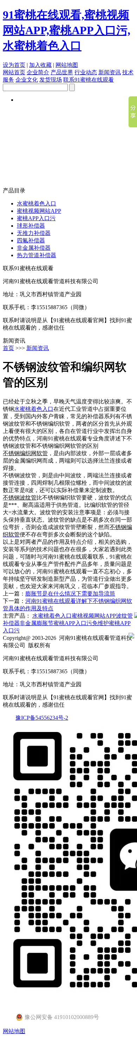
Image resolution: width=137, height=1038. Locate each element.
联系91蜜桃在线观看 (88, 80)
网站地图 (67, 65)
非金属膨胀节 (36, 623)
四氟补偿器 (31, 240)
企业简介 (38, 72)
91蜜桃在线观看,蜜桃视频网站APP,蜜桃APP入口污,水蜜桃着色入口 (66, 30)
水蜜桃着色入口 (36, 203)
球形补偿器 (31, 226)
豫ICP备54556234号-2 (41, 718)
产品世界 (62, 72)
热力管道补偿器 (36, 255)
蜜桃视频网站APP (39, 211)
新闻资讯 (109, 72)
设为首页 (14, 65)
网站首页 (14, 72)
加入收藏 (40, 65)
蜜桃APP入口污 (36, 218)
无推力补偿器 (34, 233)
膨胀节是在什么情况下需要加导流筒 (70, 594)
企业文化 (26, 80)
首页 (8, 348)
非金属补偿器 (34, 248)
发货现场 (50, 80)
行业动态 (85, 72)
